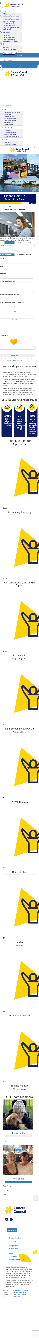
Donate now (12, 1230)
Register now (12, 1227)
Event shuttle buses (8, 39)
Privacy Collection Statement (20, 1291)
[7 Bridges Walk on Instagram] (11, 1219)
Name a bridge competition (11, 27)
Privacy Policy (17, 1290)
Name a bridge (8, 122)
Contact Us (16, 1294)
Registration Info (7, 105)
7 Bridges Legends (8, 23)
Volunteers (5, 47)
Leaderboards (6, 29)
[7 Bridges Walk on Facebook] (6, 1219)
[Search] (16, 53)
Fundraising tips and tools (10, 19)
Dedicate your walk (8, 25)
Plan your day (6, 127)
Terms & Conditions (19, 1295)
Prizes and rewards (8, 21)
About (3, 139)
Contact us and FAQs (9, 49)
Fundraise (5, 109)
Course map (6, 35)
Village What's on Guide (10, 41)
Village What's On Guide (11, 136)
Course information (8, 37)
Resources (7, 114)
